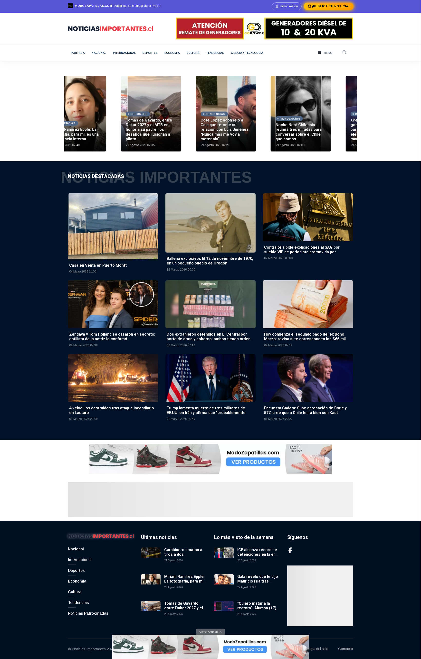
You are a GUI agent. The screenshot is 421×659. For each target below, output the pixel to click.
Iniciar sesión (289, 6)
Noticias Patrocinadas (88, 613)
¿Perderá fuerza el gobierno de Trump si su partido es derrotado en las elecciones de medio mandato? (322, 129)
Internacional (124, 53)
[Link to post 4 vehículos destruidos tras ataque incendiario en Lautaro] (113, 378)
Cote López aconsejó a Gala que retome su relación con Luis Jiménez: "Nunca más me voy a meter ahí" (172, 129)
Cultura (193, 53)
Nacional (99, 53)
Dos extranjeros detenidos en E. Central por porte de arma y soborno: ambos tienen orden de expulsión (208, 339)
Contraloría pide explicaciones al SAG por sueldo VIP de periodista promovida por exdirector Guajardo (302, 252)
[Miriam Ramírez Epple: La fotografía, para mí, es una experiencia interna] (151, 584)
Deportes (150, 53)
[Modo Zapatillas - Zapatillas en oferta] (210, 458)
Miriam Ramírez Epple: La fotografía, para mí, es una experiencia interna (184, 583)
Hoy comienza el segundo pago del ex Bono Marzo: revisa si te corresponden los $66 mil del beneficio (305, 339)
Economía (172, 53)
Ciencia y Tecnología (247, 53)
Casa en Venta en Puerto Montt (98, 265)
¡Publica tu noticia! (330, 6)
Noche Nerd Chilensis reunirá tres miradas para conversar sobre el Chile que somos (246, 131)
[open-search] (344, 53)
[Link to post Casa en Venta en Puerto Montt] (113, 226)
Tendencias (215, 53)
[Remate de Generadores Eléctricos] (264, 28)
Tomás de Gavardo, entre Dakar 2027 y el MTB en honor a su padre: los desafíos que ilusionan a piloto (96, 129)
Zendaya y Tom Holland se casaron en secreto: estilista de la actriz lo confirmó (112, 336)
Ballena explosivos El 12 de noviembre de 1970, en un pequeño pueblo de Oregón (210, 260)
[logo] (110, 28)
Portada (78, 53)
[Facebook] (290, 550)
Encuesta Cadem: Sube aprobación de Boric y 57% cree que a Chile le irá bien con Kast (305, 410)
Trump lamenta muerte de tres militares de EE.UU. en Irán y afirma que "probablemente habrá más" (206, 413)
